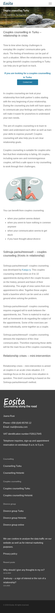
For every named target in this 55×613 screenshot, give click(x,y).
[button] (50, 3)
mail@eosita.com (19, 427)
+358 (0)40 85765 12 (20, 423)
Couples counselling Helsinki (18, 495)
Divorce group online (13, 525)
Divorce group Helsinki (14, 518)
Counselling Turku (12, 466)
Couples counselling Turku (16, 488)
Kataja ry (26, 270)
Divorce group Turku (13, 511)
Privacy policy (10, 554)
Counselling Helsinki (13, 473)
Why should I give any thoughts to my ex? (24, 570)
